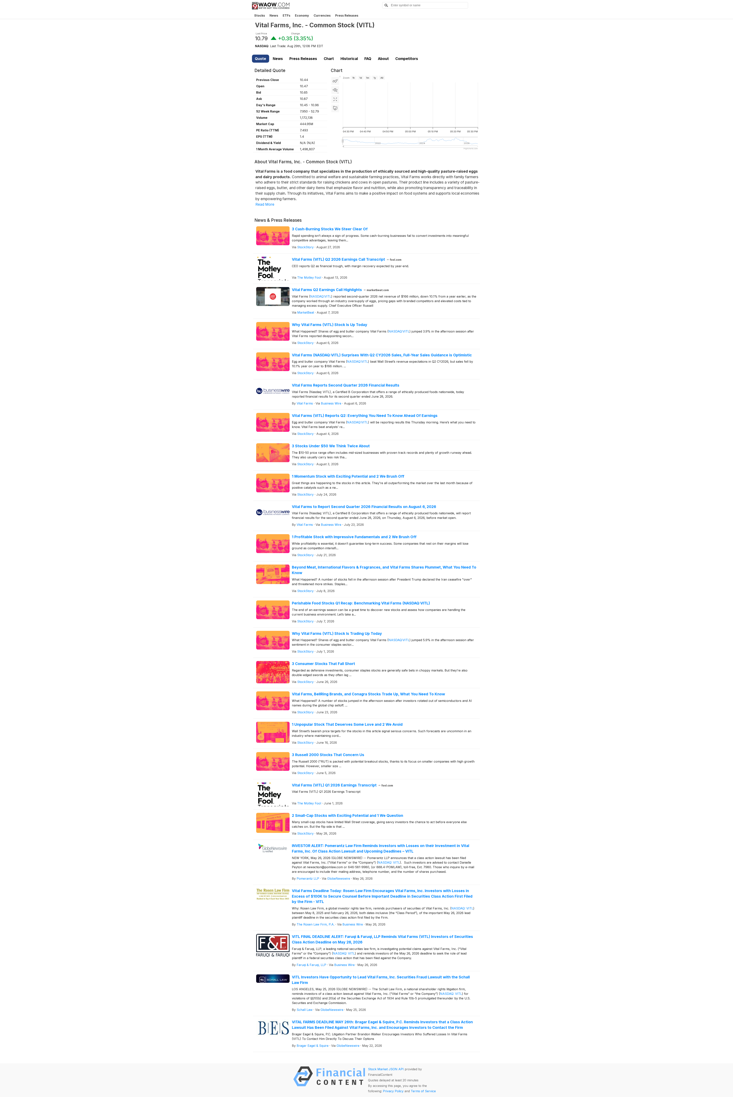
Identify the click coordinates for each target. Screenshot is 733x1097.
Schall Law (304, 1010)
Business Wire (331, 403)
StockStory (305, 247)
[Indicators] (335, 81)
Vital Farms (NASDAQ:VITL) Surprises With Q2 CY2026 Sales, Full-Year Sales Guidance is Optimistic (382, 355)
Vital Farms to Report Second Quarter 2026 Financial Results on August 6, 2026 (364, 506)
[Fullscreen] (335, 99)
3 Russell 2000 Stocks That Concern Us (328, 754)
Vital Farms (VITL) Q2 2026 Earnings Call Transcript (347, 259)
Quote (260, 58)
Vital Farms (305, 403)
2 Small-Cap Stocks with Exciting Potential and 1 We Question (347, 815)
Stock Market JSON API (386, 1069)
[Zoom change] (335, 90)
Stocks (259, 15)
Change (295, 33)
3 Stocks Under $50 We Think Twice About (331, 446)
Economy (302, 15)
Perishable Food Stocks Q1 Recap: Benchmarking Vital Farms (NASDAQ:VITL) (361, 603)
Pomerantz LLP (308, 878)
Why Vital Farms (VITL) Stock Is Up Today (329, 324)
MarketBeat (305, 312)
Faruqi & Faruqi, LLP (311, 965)
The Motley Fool (309, 277)
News (274, 15)
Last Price (261, 33)
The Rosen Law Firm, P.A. (315, 924)
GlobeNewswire (338, 878)
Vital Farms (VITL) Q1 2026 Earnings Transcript (342, 785)
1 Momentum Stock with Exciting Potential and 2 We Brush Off (348, 476)
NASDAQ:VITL (320, 296)
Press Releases (346, 15)
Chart (329, 58)
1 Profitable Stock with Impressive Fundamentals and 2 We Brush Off (354, 537)
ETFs (286, 15)
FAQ (367, 58)
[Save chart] (335, 108)
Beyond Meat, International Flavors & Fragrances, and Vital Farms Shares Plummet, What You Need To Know (384, 570)
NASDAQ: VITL (389, 862)
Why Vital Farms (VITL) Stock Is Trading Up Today (337, 633)
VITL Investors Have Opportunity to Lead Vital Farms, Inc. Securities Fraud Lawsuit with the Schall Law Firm (381, 980)
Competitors (406, 58)
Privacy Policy (393, 1091)
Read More (264, 204)
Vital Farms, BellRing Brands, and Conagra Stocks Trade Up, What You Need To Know (368, 694)
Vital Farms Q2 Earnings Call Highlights (340, 289)
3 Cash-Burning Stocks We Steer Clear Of (330, 229)
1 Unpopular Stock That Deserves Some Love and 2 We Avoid (347, 724)
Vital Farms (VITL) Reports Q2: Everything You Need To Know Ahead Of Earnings (365, 415)
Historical (349, 58)
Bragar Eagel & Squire (313, 1046)
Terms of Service (423, 1091)
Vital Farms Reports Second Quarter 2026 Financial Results (345, 385)
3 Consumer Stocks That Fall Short (323, 663)
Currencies (322, 15)
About (383, 58)
